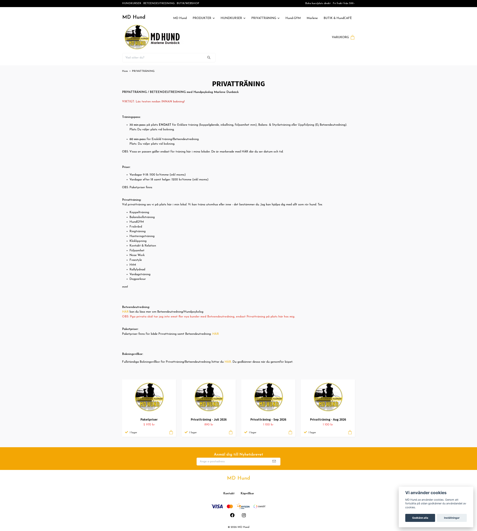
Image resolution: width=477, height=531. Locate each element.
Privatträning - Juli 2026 (209, 419)
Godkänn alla (420, 517)
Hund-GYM (293, 18)
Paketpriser (149, 419)
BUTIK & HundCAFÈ (338, 18)
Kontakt (229, 493)
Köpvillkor (247, 493)
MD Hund (133, 17)
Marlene (312, 18)
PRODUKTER (202, 18)
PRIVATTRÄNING (263, 18)
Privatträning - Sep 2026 (268, 419)
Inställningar (452, 517)
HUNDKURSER (231, 18)
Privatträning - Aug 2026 (328, 419)
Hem (125, 71)
